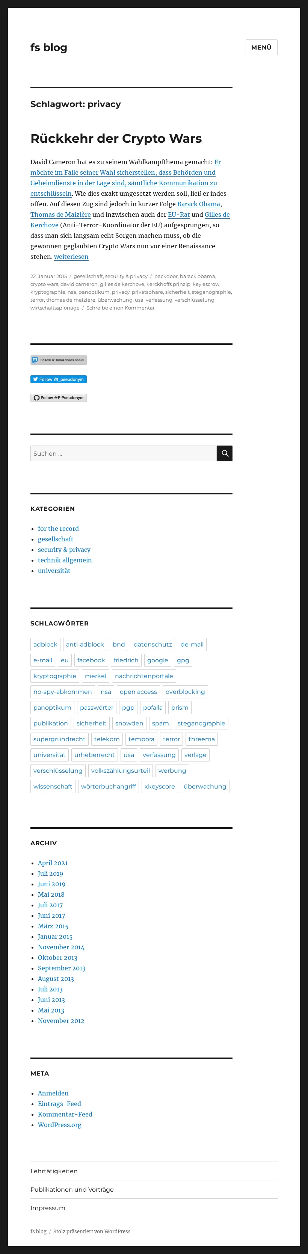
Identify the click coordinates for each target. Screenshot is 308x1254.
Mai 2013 (51, 1010)
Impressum (47, 1208)
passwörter (96, 707)
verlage (195, 754)
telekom (107, 739)
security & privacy (126, 276)
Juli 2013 (50, 989)
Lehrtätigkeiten (54, 1171)
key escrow (206, 284)
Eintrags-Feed (59, 1103)
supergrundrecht (59, 739)
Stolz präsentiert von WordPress (92, 1231)
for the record (58, 528)
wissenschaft (52, 786)
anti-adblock (85, 644)
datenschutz (153, 644)
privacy (121, 292)
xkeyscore (160, 786)
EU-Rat (179, 214)
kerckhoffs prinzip (168, 284)
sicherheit (177, 292)
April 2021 (53, 863)
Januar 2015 (55, 936)
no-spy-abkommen (62, 691)
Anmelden (53, 1093)
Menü (261, 47)
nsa (72, 292)
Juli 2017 (50, 905)
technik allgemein (65, 560)
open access (138, 691)
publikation (50, 723)
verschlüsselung (194, 300)
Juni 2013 (51, 999)
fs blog (49, 47)
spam (160, 723)
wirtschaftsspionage (55, 308)
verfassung (159, 300)
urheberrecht (94, 754)
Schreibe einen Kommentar (120, 308)
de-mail (192, 644)
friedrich (126, 660)
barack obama (197, 276)
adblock (45, 644)
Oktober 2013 (57, 957)
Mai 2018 (51, 894)
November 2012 (61, 1020)
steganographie (211, 292)
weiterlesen (71, 256)
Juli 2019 (50, 873)
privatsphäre (147, 292)
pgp (128, 707)
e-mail (42, 660)
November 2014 (61, 947)
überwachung (115, 300)
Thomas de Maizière (60, 214)
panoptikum (94, 292)
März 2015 (53, 926)
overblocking (185, 691)
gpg (183, 660)
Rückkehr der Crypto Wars (116, 138)
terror (37, 300)
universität (54, 570)
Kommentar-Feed (65, 1114)
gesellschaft (88, 276)
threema (202, 739)
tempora (141, 739)
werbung (172, 770)
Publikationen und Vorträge (72, 1189)
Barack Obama (198, 204)
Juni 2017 (51, 915)
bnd (119, 644)
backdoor (166, 276)
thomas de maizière (70, 300)
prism (180, 707)
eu (65, 660)
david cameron (79, 284)
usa (139, 300)
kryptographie (47, 292)
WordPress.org (60, 1125)
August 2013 (56, 978)
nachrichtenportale (144, 676)
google (157, 660)
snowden (129, 723)
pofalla (153, 707)
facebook (91, 660)
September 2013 (62, 968)
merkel (95, 676)
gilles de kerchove (122, 284)
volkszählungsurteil (120, 770)
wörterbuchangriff (108, 786)
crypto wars (44, 284)
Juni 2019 (52, 884)
